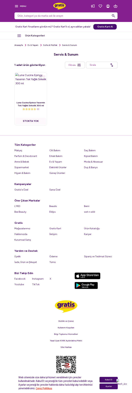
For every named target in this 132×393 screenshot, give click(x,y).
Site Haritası (66, 347)
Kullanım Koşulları (66, 327)
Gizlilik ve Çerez (66, 321)
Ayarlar (109, 386)
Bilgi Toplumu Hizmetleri (66, 334)
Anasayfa (18, 45)
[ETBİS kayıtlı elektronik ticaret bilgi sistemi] (66, 367)
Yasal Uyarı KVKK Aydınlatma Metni (66, 340)
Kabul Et (108, 379)
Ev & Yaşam (33, 45)
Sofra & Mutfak (50, 45)
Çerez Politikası (44, 388)
